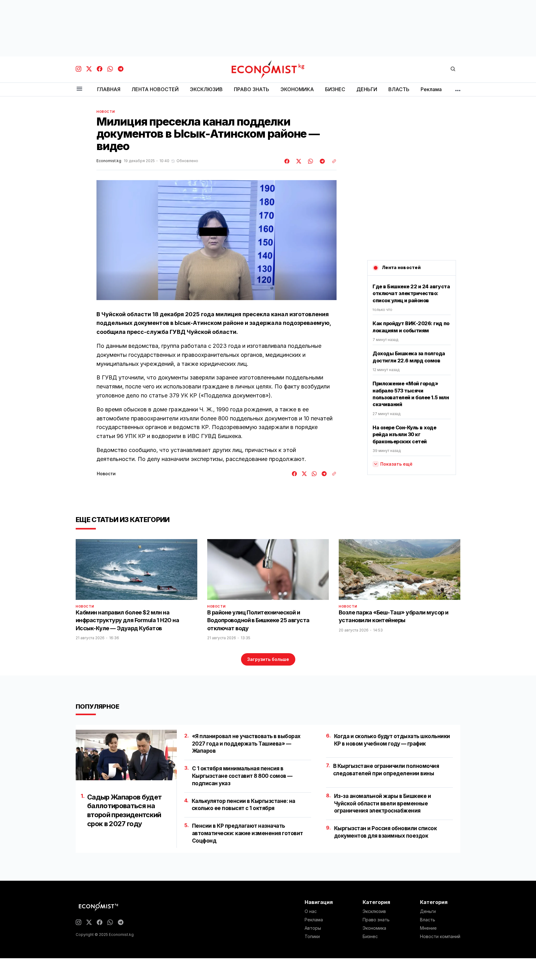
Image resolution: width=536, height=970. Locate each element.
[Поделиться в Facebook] (287, 161)
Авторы (313, 928)
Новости (105, 111)
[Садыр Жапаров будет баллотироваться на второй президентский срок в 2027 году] (126, 755)
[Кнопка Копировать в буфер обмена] (332, 161)
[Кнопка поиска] (452, 69)
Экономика (374, 928)
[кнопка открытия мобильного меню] (79, 89)
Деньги (428, 911)
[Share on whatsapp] (309, 161)
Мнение (428, 928)
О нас (311, 911)
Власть (427, 919)
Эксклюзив (374, 911)
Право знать (376, 919)
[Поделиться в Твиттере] (298, 161)
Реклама (314, 919)
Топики (312, 936)
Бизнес (370, 936)
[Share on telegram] (321, 161)
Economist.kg (108, 161)
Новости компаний (440, 936)
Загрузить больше (268, 659)
